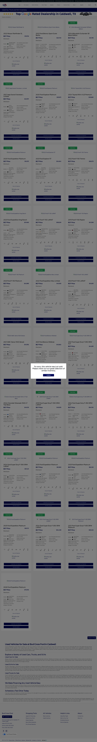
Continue (49, 375)
